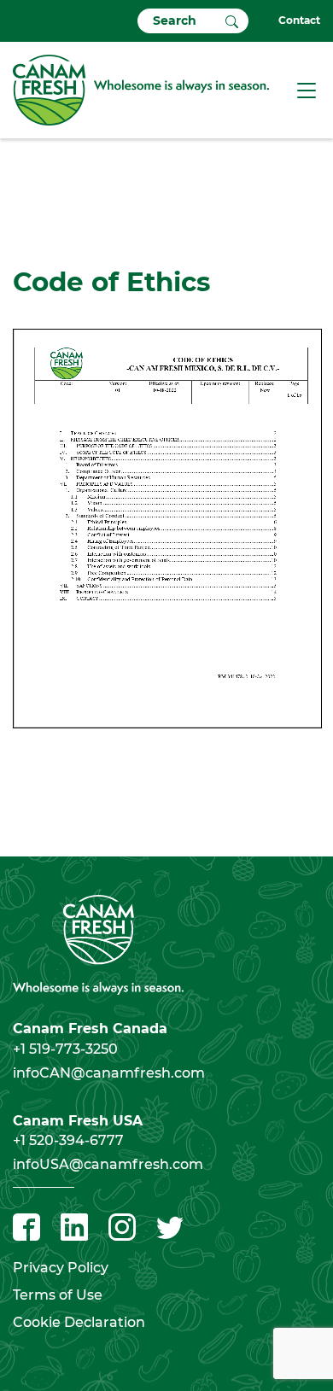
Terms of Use (57, 1295)
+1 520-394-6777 (68, 1140)
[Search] (231, 20)
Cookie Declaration (79, 1322)
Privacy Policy (60, 1267)
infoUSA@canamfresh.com (108, 1164)
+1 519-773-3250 (65, 1049)
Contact (299, 20)
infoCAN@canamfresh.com (109, 1073)
